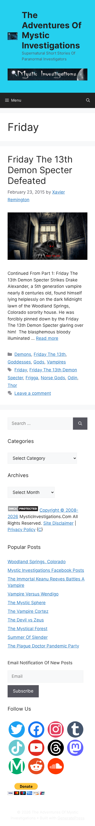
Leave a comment (32, 393)
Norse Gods (53, 377)
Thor (12, 385)
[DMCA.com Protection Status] (23, 510)
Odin (72, 377)
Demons (22, 354)
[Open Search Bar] (88, 100)
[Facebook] (36, 729)
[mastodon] (75, 747)
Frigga (32, 377)
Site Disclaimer (58, 523)
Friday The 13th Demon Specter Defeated (40, 170)
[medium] (17, 765)
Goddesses (19, 361)
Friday (20, 369)
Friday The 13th (50, 354)
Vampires (56, 361)
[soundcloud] (56, 765)
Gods (38, 361)
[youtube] (36, 747)
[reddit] (36, 765)
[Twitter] (17, 729)
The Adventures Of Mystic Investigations (52, 30)
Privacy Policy (21, 529)
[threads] (56, 747)
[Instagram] (56, 729)
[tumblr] (75, 729)
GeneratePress (71, 818)
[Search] (80, 423)
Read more (47, 338)
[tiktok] (17, 747)
